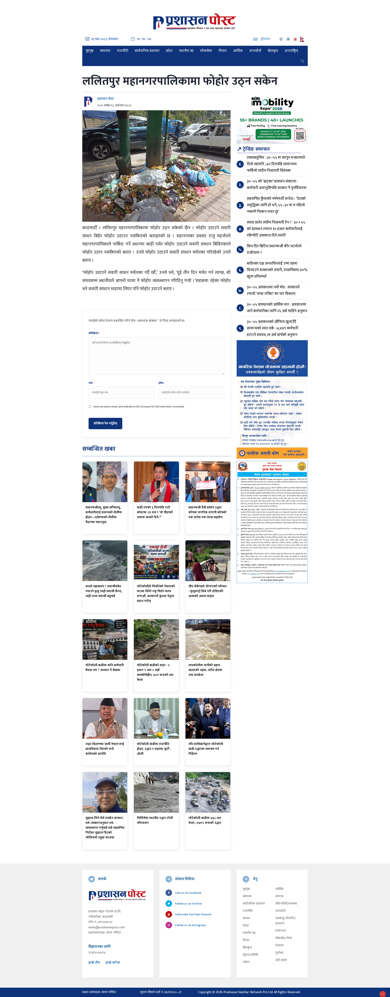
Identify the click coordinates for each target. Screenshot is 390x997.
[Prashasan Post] (195, 21)
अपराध (279, 896)
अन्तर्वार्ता (255, 51)
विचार (223, 51)
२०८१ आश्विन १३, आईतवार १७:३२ (114, 105)
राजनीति (122, 51)
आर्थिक (238, 51)
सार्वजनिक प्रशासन (147, 51)
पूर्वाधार (279, 953)
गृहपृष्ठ (89, 51)
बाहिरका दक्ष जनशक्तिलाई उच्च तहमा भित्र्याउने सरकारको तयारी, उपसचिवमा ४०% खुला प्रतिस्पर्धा (277, 270)
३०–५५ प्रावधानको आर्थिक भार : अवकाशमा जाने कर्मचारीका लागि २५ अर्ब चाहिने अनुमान (277, 307)
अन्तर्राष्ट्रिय (291, 51)
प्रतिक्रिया (94, 333)
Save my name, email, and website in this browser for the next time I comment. (139, 407)
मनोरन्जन (280, 931)
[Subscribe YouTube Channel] (295, 39)
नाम (91, 383)
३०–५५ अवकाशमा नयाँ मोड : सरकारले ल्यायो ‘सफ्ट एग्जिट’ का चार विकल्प (273, 290)
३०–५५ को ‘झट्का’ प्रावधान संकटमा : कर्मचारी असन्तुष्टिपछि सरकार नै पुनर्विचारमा (277, 184)
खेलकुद (273, 51)
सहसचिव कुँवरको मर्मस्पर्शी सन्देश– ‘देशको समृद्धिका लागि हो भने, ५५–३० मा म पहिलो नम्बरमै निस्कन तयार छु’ (276, 205)
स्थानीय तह (186, 51)
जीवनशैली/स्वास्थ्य (286, 903)
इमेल (161, 383)
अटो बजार (281, 960)
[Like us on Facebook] (281, 39)
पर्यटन (246, 962)
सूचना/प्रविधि (250, 955)
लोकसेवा (206, 51)
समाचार (105, 51)
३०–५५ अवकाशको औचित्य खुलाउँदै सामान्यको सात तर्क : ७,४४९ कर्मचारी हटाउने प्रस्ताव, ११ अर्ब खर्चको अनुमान (272, 328)
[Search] (303, 61)
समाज (246, 918)
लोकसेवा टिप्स (283, 938)
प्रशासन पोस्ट (105, 99)
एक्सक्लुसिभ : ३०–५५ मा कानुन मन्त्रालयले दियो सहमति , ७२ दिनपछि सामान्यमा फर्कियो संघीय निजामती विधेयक (276, 164)
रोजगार (279, 945)
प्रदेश (169, 51)
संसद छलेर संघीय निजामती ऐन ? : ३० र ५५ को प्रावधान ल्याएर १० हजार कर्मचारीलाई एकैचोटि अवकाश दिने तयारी (276, 229)
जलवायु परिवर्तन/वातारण (285, 921)
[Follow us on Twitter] (288, 39)
